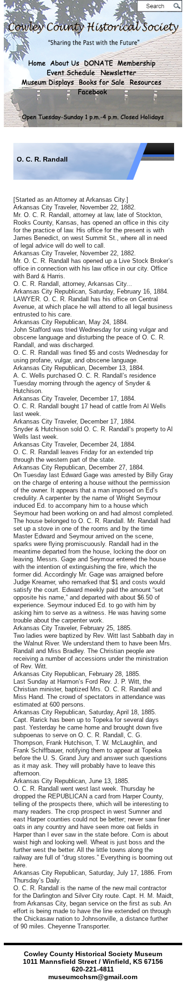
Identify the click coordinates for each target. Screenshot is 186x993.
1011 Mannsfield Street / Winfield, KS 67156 (93, 961)
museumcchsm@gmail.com (92, 977)
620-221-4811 (93, 969)
